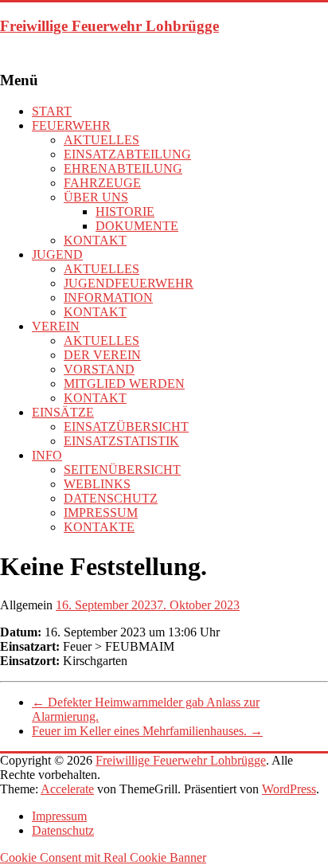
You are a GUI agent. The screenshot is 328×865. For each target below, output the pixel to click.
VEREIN (56, 326)
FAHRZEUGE (102, 183)
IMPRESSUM (101, 512)
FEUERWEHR (71, 125)
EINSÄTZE (63, 412)
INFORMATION (108, 297)
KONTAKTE (99, 527)
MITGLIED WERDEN (124, 383)
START (52, 111)
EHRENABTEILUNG (123, 168)
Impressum (59, 816)
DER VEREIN (102, 355)
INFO (47, 455)
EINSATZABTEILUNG (127, 154)
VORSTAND (99, 369)
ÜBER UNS (96, 197)
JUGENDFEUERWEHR (128, 283)
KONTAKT (95, 240)
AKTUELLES (101, 140)
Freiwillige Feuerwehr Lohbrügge (109, 26)
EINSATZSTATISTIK (121, 441)
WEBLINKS (97, 484)
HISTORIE (125, 211)
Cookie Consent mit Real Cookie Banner (103, 857)
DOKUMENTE (137, 226)
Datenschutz (63, 830)
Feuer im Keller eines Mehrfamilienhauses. (147, 731)
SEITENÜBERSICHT (122, 469)
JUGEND (57, 254)
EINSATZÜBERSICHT (126, 426)
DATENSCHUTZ (111, 498)
